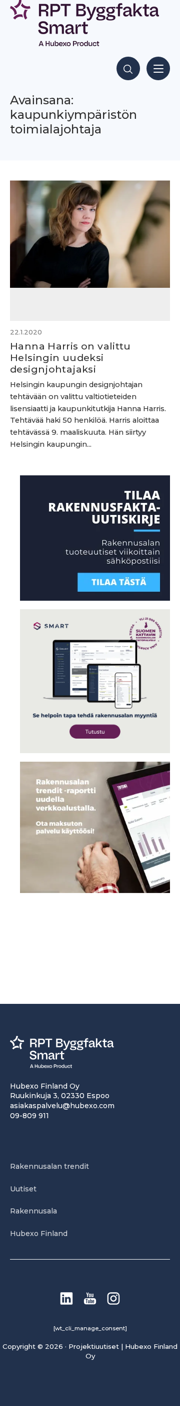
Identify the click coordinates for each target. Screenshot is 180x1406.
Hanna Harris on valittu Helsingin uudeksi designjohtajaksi (70, 357)
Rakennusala (33, 1210)
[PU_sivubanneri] (95, 890)
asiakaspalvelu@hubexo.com (62, 1105)
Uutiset (23, 1188)
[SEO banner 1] (95, 750)
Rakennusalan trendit (49, 1166)
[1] (95, 598)
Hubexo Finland (39, 1233)
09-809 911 (29, 1115)
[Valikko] (158, 68)
